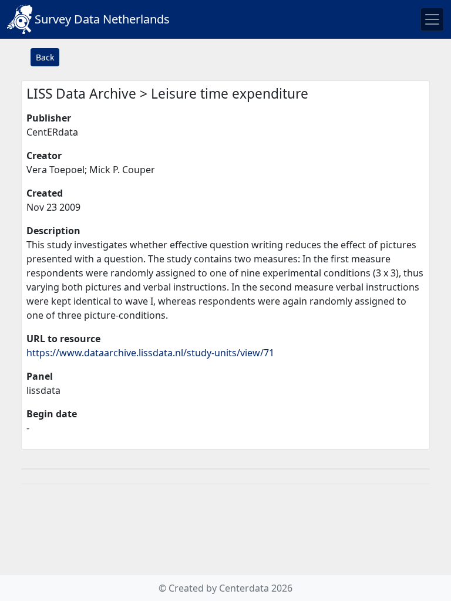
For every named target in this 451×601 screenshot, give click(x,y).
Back (45, 57)
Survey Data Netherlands (102, 19)
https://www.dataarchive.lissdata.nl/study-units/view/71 (150, 352)
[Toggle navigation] (432, 19)
